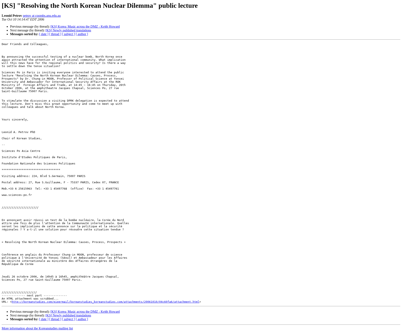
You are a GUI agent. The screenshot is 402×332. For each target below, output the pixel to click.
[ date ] (43, 34)
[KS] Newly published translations (68, 30)
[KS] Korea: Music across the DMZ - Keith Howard (85, 26)
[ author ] (82, 34)
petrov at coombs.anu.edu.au (42, 15)
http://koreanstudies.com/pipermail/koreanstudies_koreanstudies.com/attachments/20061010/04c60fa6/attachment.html (105, 301)
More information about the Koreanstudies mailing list (37, 328)
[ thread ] (55, 34)
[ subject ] (68, 34)
